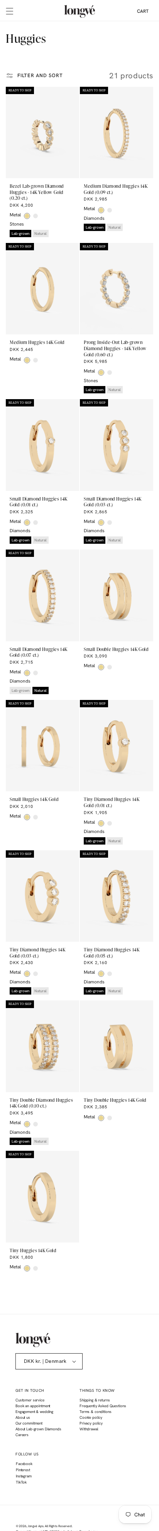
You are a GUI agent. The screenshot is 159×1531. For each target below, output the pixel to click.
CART (143, 11)
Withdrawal (89, 1429)
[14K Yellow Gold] (27, 216)
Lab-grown (20, 233)
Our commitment (28, 1423)
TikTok (21, 1483)
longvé (32, 1526)
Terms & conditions (95, 1411)
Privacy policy (91, 1423)
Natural (40, 233)
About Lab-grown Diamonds (38, 1429)
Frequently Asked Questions (103, 1405)
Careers (22, 1434)
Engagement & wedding (34, 1411)
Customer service (29, 1400)
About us (22, 1417)
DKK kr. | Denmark (45, 1361)
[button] (9, 11)
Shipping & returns (95, 1400)
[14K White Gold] (35, 216)
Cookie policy (91, 1417)
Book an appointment (32, 1405)
